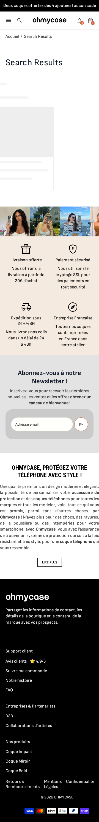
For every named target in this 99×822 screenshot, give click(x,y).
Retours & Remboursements (23, 784)
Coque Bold (16, 771)
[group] (15, 221)
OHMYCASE (63, 797)
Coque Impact (19, 751)
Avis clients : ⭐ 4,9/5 (26, 661)
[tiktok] (31, 634)
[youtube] (41, 634)
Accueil (12, 36)
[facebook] (9, 634)
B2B (9, 716)
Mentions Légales (53, 784)
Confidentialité (80, 781)
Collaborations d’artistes (29, 725)
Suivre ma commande (26, 671)
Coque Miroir (18, 761)
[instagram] (19, 634)
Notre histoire (19, 680)
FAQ (9, 690)
